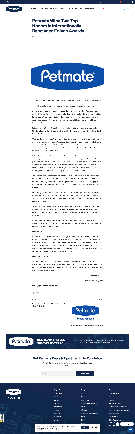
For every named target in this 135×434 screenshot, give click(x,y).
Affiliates (84, 410)
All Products (58, 393)
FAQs (110, 397)
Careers (83, 407)
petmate (69, 251)
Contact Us (112, 400)
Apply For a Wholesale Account (119, 410)
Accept (85, 427)
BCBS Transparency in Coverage (116, 421)
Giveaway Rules (114, 393)
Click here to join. (21, 2)
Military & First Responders (118, 407)
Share (37, 293)
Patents (83, 417)
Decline (94, 427)
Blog (82, 397)
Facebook (11, 398)
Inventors (84, 423)
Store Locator (85, 400)
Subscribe (85, 373)
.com (74, 251)
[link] (34, 9)
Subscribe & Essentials (113, 2)
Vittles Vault (58, 407)
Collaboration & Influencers (90, 413)
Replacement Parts (115, 403)
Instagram (7, 398)
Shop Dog (57, 397)
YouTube (19, 398)
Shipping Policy (114, 413)
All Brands (57, 420)
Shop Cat (57, 400)
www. (64, 251)
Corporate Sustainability (89, 403)
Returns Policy (113, 417)
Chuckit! (56, 403)
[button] (2, 418)
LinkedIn (15, 398)
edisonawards (45, 270)
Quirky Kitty (57, 417)
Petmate (56, 410)
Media (83, 420)
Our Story (84, 393)
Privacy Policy (53, 429)
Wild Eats (57, 413)
